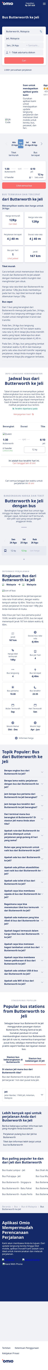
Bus (16, 1206)
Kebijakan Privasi (10, 1353)
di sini (31, 483)
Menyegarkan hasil (22, 414)
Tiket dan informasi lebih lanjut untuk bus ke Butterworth (22, 1143)
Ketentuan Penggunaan (27, 1347)
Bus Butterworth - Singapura (16, 1182)
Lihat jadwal (12, 258)
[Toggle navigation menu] (44, 3)
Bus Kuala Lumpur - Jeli (13, 1170)
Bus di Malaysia (29, 1206)
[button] (14, 45)
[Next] (41, 143)
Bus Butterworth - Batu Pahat (17, 1188)
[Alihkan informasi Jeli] (42, 1094)
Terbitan (6, 1347)
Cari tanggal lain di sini (24, 463)
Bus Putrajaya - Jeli (11, 1176)
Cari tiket (13, 224)
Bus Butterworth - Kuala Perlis (17, 1194)
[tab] (13, 153)
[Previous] (5, 541)
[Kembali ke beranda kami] (7, 3)
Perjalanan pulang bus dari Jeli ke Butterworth (20, 1136)
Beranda (6, 1206)
